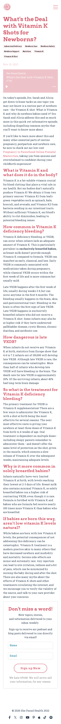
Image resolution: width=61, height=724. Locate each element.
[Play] (6, 87)
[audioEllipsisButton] (54, 87)
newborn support (11, 51)
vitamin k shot (11, 57)
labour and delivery (13, 46)
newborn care (31, 46)
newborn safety (48, 46)
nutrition (27, 51)
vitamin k (38, 51)
